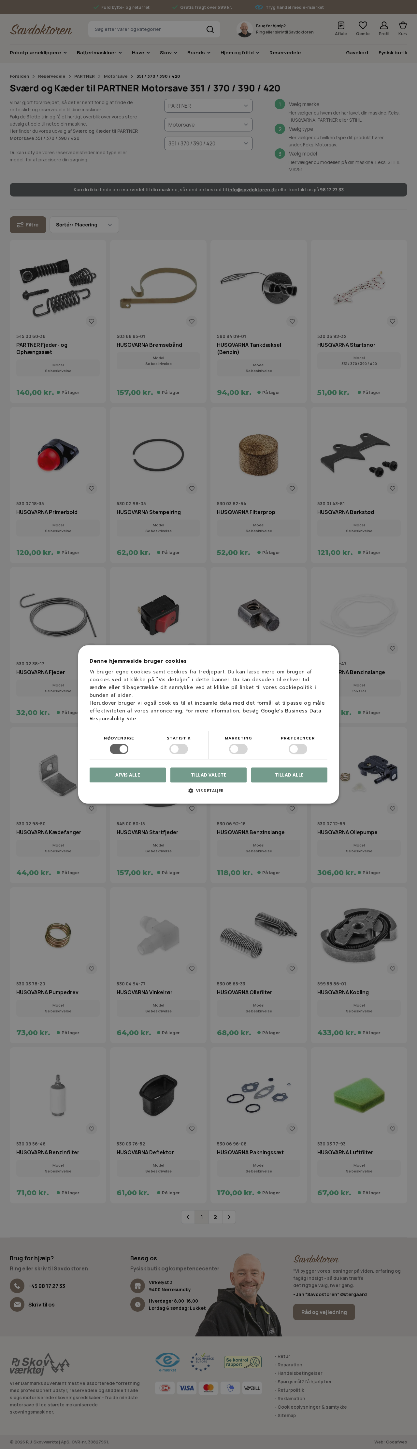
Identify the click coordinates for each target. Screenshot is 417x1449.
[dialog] (208, 724)
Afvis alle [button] (127, 775)
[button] (208, 793)
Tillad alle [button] (289, 775)
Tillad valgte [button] (208, 775)
